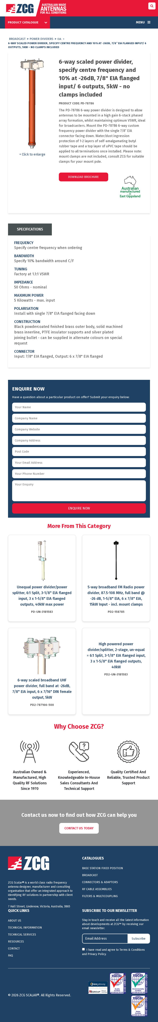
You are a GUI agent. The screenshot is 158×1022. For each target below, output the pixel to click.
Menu (140, 22)
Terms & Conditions (132, 950)
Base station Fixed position (102, 868)
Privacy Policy (97, 954)
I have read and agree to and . (113, 952)
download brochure (83, 177)
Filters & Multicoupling (100, 896)
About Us (14, 920)
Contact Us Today (79, 828)
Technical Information (25, 927)
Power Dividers (41, 39)
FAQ (10, 955)
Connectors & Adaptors (100, 882)
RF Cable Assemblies (97, 889)
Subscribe (138, 938)
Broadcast (17, 39)
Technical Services (22, 934)
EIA (59, 38)
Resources (16, 941)
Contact (14, 948)
